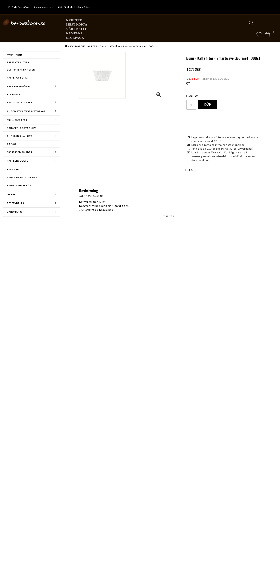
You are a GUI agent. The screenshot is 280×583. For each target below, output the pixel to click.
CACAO (11, 144)
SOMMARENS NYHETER (21, 69)
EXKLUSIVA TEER (17, 120)
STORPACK (75, 37)
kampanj (74, 33)
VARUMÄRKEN (15, 211)
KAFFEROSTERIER (17, 77)
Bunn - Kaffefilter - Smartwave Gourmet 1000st (128, 46)
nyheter (74, 20)
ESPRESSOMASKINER (19, 152)
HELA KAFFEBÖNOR (18, 86)
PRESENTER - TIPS (18, 62)
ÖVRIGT (12, 194)
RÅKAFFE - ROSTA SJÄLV (21, 128)
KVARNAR (13, 169)
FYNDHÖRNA (15, 55)
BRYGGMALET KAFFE (19, 102)
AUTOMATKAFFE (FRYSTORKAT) (26, 111)
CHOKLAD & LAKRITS (19, 136)
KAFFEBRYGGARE (17, 160)
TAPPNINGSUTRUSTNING (22, 177)
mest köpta (76, 24)
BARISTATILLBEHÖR (19, 185)
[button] (259, 34)
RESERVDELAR (15, 203)
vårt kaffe (76, 28)
